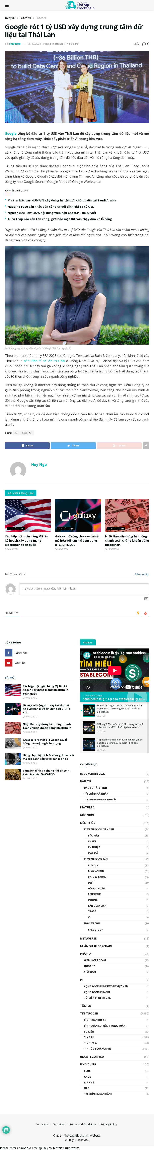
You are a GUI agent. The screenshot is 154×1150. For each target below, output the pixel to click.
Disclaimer (59, 1124)
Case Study (95, 930)
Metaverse (88, 938)
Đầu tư (85, 781)
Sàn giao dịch (97, 905)
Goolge (27, 433)
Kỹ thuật (94, 847)
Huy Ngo (15, 44)
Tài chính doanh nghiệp (100, 799)
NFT (86, 1088)
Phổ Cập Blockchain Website (82, 1135)
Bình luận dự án (95, 1020)
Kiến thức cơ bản (96, 859)
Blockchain (96, 871)
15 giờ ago (31, 778)
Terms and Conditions (83, 1124)
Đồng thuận (96, 888)
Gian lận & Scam (95, 960)
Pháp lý (86, 954)
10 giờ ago (31, 697)
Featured (87, 807)
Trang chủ (10, 18)
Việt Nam (90, 971)
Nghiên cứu (92, 923)
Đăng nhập (141, 574)
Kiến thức (87, 823)
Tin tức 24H (25, 18)
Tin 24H (89, 1037)
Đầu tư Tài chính (95, 788)
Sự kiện (89, 1031)
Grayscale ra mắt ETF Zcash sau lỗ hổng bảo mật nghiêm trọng (45, 741)
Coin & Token (97, 877)
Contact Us (42, 1124)
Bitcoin (93, 865)
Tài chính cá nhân (96, 793)
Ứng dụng (88, 1064)
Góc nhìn (87, 815)
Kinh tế (89, 1082)
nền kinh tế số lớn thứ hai (44, 361)
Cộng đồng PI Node (97, 992)
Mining (93, 900)
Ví (89, 917)
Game (87, 1076)
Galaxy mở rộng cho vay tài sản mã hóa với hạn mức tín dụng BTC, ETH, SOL (77, 540)
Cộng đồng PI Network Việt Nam (106, 986)
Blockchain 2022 (92, 774)
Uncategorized (92, 1057)
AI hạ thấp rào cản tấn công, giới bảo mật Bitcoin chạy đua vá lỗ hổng (60, 219)
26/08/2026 (12, 549)
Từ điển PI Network (97, 997)
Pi (81, 980)
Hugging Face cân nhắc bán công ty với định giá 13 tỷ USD (51, 206)
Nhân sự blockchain (96, 946)
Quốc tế (89, 966)
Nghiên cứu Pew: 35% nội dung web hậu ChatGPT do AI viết (52, 213)
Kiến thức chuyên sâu (99, 829)
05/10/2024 (34, 44)
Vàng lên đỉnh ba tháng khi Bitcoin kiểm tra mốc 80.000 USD (46, 772)
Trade (92, 911)
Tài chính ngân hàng (98, 1094)
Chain (92, 841)
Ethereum (94, 894)
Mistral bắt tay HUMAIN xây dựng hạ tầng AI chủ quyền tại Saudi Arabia (62, 200)
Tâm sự (85, 1006)
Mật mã (93, 853)
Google (10, 133)
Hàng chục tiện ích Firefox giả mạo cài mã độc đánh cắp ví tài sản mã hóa (48, 757)
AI (16, 433)
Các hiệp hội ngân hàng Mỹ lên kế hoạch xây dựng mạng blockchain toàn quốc (26, 540)
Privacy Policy (109, 1124)
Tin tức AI (40, 18)
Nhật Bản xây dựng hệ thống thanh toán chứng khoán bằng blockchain (127, 540)
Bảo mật (93, 835)
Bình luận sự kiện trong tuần (105, 1026)
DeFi (90, 882)
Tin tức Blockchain (97, 1048)
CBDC (87, 1071)
